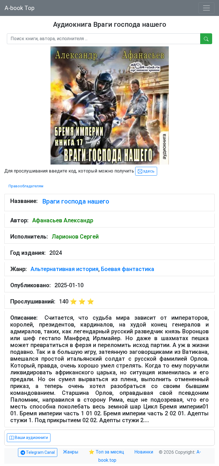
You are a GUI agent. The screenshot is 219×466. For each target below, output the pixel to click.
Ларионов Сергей (75, 236)
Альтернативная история (64, 269)
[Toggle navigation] (206, 8)
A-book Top (20, 8)
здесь (148, 171)
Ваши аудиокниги (31, 437)
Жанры (71, 452)
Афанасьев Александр (62, 220)
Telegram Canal (40, 452)
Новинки (143, 452)
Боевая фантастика (127, 269)
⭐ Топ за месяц (106, 452)
